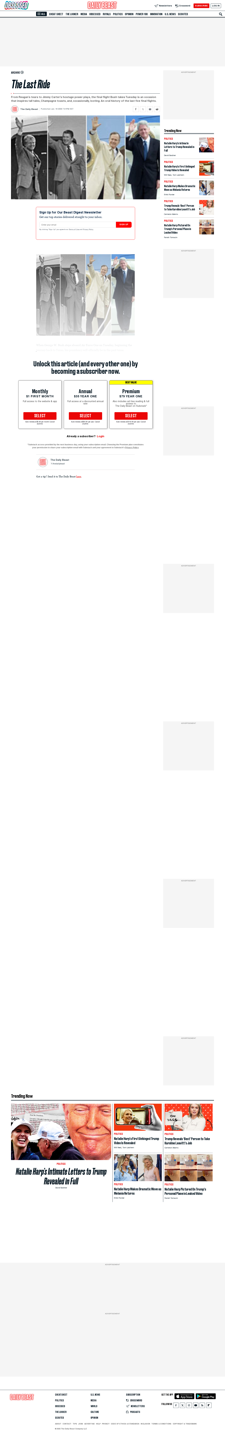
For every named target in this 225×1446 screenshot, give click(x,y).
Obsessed (94, 14)
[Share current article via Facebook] (136, 109)
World (94, 1406)
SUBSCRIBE (201, 5)
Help (98, 1424)
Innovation (156, 14)
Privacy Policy (88, 229)
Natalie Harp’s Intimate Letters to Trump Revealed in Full (61, 1176)
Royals (107, 14)
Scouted (183, 14)
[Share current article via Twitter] (143, 109)
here (78, 476)
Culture (95, 1412)
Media (84, 14)
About (58, 1424)
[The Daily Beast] (102, 6)
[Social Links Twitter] (182, 1406)
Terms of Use (74, 229)
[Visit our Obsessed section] (27, 6)
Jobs (80, 1424)
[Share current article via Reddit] (157, 109)
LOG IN (216, 5)
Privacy (106, 1424)
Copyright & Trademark (185, 1424)
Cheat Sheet (56, 14)
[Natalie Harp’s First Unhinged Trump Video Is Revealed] (206, 174)
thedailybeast (59, 464)
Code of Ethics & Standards (125, 1424)
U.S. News (170, 14)
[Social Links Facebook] (176, 1406)
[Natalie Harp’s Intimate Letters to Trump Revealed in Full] (206, 151)
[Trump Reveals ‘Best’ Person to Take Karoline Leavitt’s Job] (206, 214)
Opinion (129, 14)
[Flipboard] (208, 1406)
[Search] (220, 14)
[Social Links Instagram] (189, 1406)
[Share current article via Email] (150, 109)
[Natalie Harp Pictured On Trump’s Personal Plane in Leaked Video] (206, 233)
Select (40, 416)
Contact (67, 1424)
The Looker (72, 14)
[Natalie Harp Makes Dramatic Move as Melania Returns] (206, 194)
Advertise (89, 1424)
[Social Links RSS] (202, 1406)
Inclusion (145, 1424)
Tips (75, 1424)
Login (100, 436)
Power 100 (142, 14)
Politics (118, 14)
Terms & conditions (161, 1424)
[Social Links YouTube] (195, 1406)
